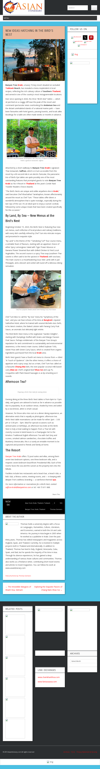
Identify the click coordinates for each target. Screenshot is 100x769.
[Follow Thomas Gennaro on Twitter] (9, 572)
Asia (26, 503)
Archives (67, 752)
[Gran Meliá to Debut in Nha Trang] (15, 728)
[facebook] (76, 37)
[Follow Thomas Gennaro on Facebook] (6, 572)
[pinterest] (91, 37)
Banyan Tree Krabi (13, 456)
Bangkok (48, 320)
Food (30, 503)
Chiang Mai (20, 366)
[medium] (82, 45)
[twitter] (85, 37)
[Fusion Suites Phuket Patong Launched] (15, 666)
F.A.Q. (73, 752)
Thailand (40, 503)
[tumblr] (88, 42)
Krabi (35, 503)
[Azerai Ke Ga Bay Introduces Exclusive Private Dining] (15, 686)
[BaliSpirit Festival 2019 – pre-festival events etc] (15, 645)
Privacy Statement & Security (87, 752)
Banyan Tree (29, 509)
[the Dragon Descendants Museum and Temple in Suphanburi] (15, 707)
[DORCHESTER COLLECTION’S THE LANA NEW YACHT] (15, 624)
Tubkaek (47, 503)
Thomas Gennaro (56, 509)
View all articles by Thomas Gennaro (18, 576)
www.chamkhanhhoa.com (49, 677)
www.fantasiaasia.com (47, 681)
